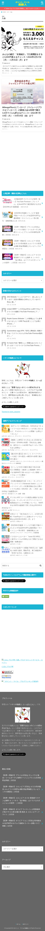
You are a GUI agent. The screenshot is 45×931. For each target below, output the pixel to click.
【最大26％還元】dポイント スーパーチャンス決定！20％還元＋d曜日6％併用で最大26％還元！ (26, 456)
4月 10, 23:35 (11, 326)
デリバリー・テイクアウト (23, 436)
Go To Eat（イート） (14, 450)
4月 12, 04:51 (11, 338)
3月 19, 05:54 (11, 348)
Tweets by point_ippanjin (11, 412)
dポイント (11, 436)
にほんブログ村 (7, 666)
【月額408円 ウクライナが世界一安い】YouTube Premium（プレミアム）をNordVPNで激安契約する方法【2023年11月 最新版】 (21, 203)
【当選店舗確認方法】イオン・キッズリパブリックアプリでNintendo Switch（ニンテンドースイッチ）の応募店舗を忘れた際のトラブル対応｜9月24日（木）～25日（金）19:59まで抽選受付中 (22, 486)
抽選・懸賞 (21, 494)
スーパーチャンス (28, 461)
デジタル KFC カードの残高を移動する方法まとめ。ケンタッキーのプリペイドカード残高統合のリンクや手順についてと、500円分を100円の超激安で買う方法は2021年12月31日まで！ (22, 502)
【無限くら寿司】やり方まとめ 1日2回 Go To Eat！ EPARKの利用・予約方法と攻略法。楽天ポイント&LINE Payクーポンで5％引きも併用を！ (26, 444)
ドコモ (18, 544)
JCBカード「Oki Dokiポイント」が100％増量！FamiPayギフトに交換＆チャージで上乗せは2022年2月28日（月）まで (26, 516)
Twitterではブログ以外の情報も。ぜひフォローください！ (23, 8)
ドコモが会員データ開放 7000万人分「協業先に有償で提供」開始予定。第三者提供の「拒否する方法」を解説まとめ (26, 550)
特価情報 (36, 532)
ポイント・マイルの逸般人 (21, 928)
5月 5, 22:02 (11, 314)
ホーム (18, 924)
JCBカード (19, 521)
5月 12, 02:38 (11, 304)
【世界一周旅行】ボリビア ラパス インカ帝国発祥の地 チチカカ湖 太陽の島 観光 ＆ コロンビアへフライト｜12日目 (21, 811)
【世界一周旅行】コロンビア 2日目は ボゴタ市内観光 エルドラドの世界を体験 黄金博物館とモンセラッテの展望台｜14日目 (21, 245)
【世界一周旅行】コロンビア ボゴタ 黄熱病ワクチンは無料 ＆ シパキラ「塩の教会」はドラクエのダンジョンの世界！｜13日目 (21, 259)
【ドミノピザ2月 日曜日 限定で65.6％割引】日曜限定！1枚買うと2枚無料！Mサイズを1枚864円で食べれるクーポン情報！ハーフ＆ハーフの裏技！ (26, 471)
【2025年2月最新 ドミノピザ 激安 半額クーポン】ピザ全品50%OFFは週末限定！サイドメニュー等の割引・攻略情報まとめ (21, 217)
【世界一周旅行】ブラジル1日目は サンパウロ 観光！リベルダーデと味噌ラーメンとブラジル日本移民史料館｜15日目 (21, 231)
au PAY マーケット (14, 510)
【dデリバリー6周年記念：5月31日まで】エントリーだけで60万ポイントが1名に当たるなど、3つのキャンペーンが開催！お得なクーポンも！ (26, 430)
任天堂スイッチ (12, 494)
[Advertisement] (22, 162)
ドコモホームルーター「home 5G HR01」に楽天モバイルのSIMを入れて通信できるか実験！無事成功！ (26, 539)
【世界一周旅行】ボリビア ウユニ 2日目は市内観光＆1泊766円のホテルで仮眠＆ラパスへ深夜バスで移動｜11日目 (21, 823)
